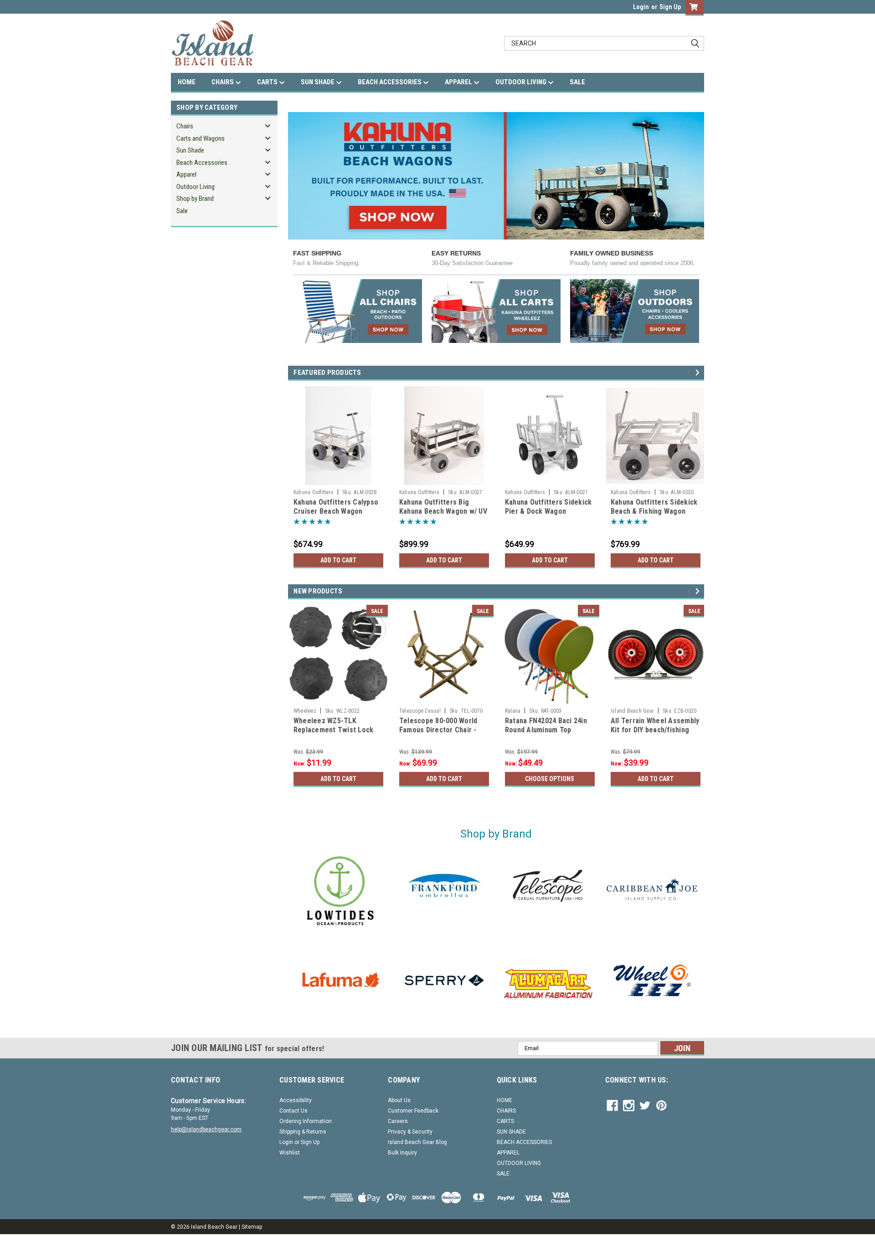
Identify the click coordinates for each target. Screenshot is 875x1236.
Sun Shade (190, 150)
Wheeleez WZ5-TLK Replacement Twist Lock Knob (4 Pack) (333, 729)
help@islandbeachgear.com (206, 1129)
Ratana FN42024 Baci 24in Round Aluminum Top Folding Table (546, 729)
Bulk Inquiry (402, 1152)
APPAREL (459, 82)
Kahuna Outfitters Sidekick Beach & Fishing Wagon (654, 507)
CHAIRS (223, 82)
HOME (187, 82)
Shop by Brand (195, 198)
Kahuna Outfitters (313, 492)
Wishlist (289, 1152)
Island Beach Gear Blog (417, 1142)
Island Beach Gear (632, 711)
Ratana (513, 711)
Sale (182, 211)
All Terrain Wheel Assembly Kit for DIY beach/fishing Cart (655, 729)
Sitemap (252, 1227)
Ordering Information (305, 1121)
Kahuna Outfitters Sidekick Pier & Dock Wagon (548, 507)
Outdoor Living (195, 187)
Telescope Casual (420, 711)
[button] (357, 311)
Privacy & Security (410, 1132)
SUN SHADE (318, 82)
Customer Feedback (413, 1111)
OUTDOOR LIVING (521, 82)
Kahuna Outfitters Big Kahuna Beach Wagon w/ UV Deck (443, 511)
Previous (690, 372)
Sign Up (670, 6)
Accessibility (295, 1100)
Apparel (186, 174)
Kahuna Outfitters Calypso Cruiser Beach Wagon (335, 507)
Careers (398, 1121)
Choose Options (549, 778)
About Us (399, 1100)
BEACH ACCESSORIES (390, 82)
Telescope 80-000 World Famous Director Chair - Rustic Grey (438, 729)
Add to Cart (338, 560)
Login (641, 6)
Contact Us (293, 1111)
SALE (577, 82)
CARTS (268, 82)
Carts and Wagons (200, 138)
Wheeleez (304, 711)
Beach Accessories (201, 162)
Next (698, 372)
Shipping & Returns (302, 1132)
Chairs (184, 126)
